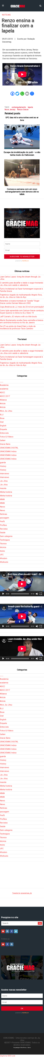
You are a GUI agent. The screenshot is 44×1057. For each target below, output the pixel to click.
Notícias (6, 15)
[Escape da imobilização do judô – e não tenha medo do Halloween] (22, 137)
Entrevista (4, 433)
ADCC (2, 392)
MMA (2, 499)
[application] (22, 583)
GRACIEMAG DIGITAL (9, 448)
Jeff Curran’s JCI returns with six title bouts (18, 316)
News (2, 507)
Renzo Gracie (22, 109)
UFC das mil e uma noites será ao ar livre (22, 118)
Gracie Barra (5, 444)
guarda (3, 462)
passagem (4, 518)
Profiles (3, 525)
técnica (3, 547)
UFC (2, 555)
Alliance (3, 400)
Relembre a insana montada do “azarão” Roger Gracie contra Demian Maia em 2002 (19, 302)
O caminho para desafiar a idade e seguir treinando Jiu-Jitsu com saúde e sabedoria (21, 284)
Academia (4, 385)
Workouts (4, 562)
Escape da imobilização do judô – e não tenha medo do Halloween (22, 153)
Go (40, 923)
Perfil (2, 521)
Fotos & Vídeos (6, 437)
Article (3, 403)
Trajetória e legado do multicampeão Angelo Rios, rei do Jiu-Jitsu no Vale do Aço (21, 296)
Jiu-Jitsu (4, 481)
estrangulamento (19, 107)
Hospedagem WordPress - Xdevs (22, 1047)
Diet (2, 422)
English (3, 425)
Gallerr (3, 440)
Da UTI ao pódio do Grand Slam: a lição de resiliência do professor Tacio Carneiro (18, 327)
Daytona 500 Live (7, 1056)
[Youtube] (3, 931)
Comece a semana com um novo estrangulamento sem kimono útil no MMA (22, 192)
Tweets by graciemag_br (22, 893)
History (3, 466)
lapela (30, 107)
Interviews (4, 473)
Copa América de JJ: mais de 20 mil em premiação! (22, 307)
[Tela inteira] (41, 594)
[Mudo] (37, 594)
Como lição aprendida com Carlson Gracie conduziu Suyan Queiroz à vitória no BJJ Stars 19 (22, 311)
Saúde (2, 532)
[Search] (40, 5)
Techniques (5, 540)
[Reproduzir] (3, 594)
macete (3, 488)
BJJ (1, 414)
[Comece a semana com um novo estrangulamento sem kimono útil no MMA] (22, 172)
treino (2, 551)
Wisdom (3, 558)
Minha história (6, 492)
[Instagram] (7, 931)
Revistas (4, 529)
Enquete (3, 429)
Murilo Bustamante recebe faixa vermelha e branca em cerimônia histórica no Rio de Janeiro (21, 321)
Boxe (2, 418)
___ (1, 381)
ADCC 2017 (5, 396)
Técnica (3, 543)
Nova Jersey (10, 109)
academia (4, 389)
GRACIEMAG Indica (8, 451)
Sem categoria (6, 536)
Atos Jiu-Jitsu (6, 411)
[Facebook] (11, 931)
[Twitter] (16, 931)
